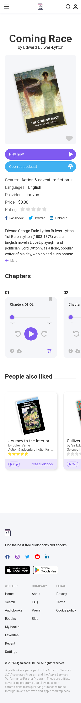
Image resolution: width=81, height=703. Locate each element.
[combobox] (68, 7)
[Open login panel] (75, 6)
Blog (35, 619)
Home (9, 594)
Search (10, 602)
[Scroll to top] (73, 694)
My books (12, 627)
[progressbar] (31, 317)
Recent (10, 643)
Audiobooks (13, 610)
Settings (11, 652)
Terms (60, 602)
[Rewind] (17, 333)
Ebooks (10, 619)
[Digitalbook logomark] (8, 532)
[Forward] (44, 333)
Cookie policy (66, 610)
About (36, 594)
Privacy (61, 594)
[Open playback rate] (12, 351)
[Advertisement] (40, 23)
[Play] (31, 334)
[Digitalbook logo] (40, 6)
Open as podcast (23, 166)
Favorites (12, 635)
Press (36, 610)
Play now (16, 154)
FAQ (35, 602)
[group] (31, 328)
